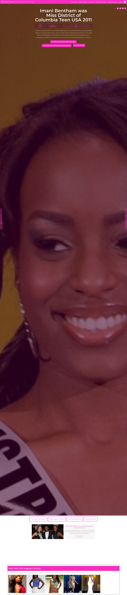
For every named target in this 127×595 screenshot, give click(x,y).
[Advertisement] (63, 552)
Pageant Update (9, 2)
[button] (125, 2)
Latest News (74, 2)
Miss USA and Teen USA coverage (24, 2)
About (120, 2)
